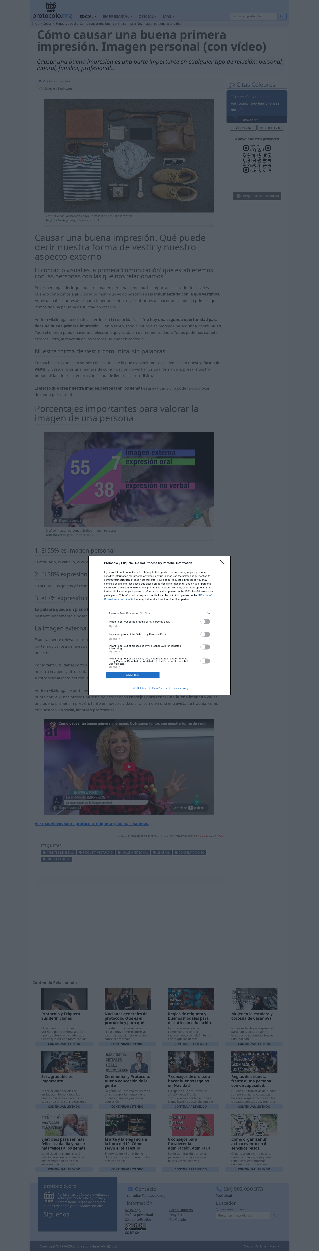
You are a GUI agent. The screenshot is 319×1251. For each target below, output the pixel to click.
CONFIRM (133, 674)
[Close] (223, 563)
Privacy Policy (180, 688)
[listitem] (159, 613)
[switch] (205, 621)
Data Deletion (139, 688)
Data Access (159, 688)
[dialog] (159, 625)
